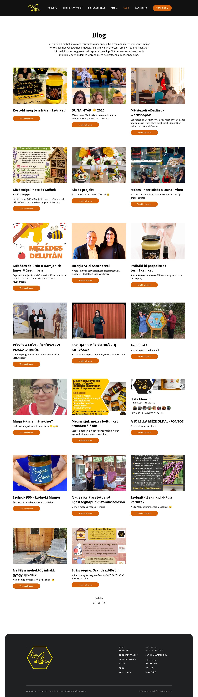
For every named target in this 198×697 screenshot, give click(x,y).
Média (114, 8)
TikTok (150, 668)
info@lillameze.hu (156, 655)
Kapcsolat (141, 8)
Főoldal (52, 8)
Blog (126, 8)
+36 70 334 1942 (154, 651)
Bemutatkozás (96, 8)
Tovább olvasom (26, 118)
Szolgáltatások (72, 8)
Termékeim (162, 8)
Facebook (151, 663)
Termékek (124, 651)
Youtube (151, 672)
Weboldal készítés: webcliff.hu (155, 691)
